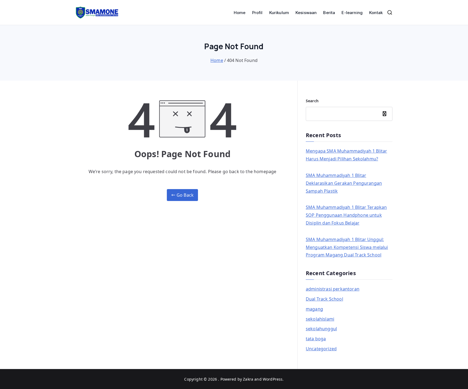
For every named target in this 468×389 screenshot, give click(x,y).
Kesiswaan (306, 12)
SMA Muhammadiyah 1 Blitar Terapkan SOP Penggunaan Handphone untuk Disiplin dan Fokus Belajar (346, 215)
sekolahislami (320, 319)
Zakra (248, 379)
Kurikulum (279, 12)
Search (312, 100)
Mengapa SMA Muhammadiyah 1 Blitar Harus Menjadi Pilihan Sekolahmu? (346, 155)
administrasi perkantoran (332, 289)
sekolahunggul (321, 329)
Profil (257, 12)
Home (240, 12)
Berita (329, 12)
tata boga (316, 339)
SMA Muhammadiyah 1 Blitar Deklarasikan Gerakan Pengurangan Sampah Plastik (344, 183)
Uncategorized (321, 349)
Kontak (376, 12)
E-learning (352, 12)
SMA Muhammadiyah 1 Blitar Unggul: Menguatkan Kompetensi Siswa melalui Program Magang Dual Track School (347, 247)
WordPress (272, 379)
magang (314, 309)
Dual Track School (324, 299)
